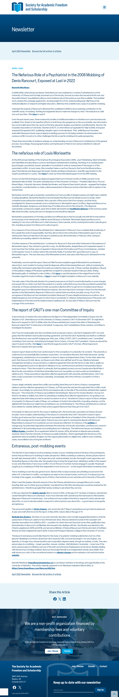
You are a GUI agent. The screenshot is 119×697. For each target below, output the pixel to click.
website (15, 555)
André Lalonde (39, 493)
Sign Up (100, 690)
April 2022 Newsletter (21, 51)
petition (91, 423)
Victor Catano (40, 509)
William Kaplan (18, 431)
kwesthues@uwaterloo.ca (41, 563)
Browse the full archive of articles (46, 51)
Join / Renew (52, 651)
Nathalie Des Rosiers (21, 517)
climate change (64, 553)
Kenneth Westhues (20, 88)
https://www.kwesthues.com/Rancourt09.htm (33, 568)
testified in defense (79, 209)
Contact (103, 666)
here (35, 114)
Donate (67, 651)
